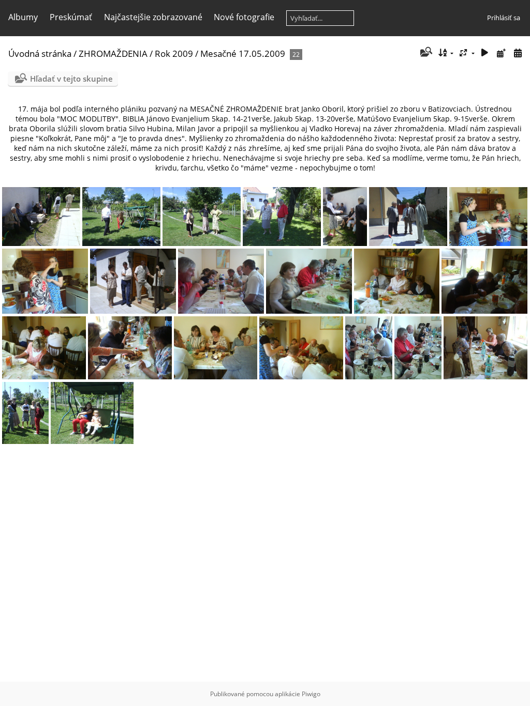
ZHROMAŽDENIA (113, 53)
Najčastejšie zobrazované (153, 17)
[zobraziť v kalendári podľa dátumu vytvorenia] (517, 53)
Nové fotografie (244, 17)
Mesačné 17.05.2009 (242, 53)
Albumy (23, 17)
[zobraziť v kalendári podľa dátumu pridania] (501, 53)
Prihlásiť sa (503, 17)
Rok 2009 (174, 53)
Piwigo (311, 693)
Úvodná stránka (39, 53)
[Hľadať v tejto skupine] (425, 53)
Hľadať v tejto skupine (71, 78)
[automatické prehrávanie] (485, 53)
